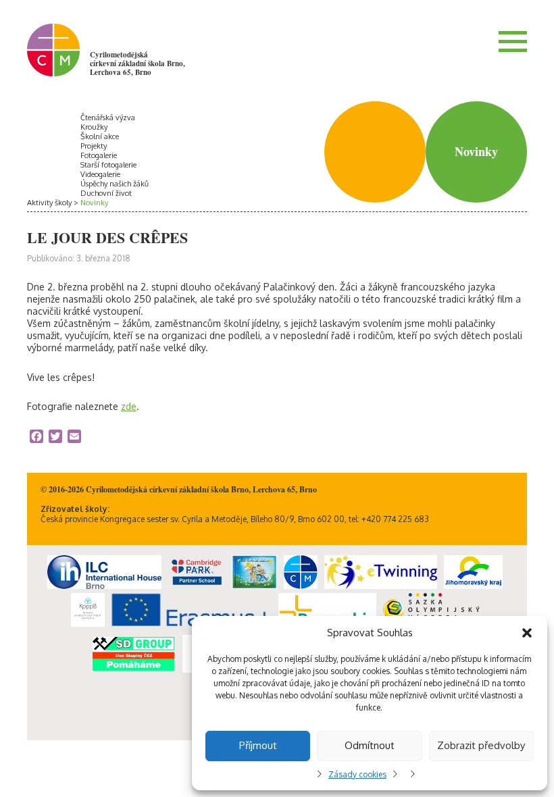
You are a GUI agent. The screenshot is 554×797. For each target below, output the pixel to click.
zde (128, 406)
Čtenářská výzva (107, 117)
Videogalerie (100, 174)
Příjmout (258, 745)
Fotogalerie (98, 155)
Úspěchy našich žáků (114, 183)
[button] (527, 633)
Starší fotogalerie (108, 165)
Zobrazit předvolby (481, 745)
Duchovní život (106, 193)
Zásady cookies (357, 774)
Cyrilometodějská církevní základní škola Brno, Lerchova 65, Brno (137, 63)
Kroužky (93, 127)
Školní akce (99, 136)
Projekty (93, 146)
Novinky (94, 202)
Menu (513, 41)
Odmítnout (370, 745)
